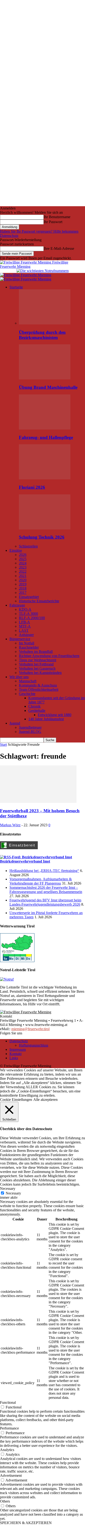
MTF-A (25, 626)
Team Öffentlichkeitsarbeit (38, 689)
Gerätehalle (36, 711)
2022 (22, 571)
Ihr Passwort (53, 222)
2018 (22, 588)
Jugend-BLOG (30, 732)
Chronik (34, 706)
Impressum (17, 1049)
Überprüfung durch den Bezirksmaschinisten (42, 335)
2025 (22, 559)
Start (3, 744)
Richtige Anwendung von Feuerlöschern (49, 656)
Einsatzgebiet (29, 597)
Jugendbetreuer (30, 727)
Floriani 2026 (32, 487)
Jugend (14, 723)
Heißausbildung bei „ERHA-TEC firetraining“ (44, 871)
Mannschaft (27, 681)
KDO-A (25, 609)
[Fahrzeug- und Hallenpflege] (44, 428)
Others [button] (5, 1501)
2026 (22, 555)
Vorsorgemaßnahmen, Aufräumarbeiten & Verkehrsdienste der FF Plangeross (40, 881)
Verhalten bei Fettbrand (36, 664)
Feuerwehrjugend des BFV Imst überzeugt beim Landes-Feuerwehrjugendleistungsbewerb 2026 (45, 902)
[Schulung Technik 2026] (44, 528)
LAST (24, 630)
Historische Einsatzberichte (39, 601)
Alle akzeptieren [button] (45, 1100)
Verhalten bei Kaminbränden (40, 673)
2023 (22, 567)
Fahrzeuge (17, 605)
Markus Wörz (10, 825)
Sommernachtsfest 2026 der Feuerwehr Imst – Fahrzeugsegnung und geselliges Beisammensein (45, 890)
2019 (22, 584)
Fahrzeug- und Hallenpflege (46, 437)
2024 (22, 563)
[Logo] (25, 275)
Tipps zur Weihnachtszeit (37, 660)
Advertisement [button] (11, 1475)
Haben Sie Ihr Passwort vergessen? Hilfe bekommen (39, 231)
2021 (22, 576)
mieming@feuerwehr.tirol (30, 1029)
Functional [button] (8, 1402)
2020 (22, 580)
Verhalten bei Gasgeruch (37, 668)
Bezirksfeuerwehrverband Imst (25, 861)
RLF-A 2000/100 (32, 618)
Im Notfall (26, 643)
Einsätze (15, 550)
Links (13, 1058)
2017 (22, 593)
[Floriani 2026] (44, 478)
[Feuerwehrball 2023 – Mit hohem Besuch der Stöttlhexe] (38, 802)
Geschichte (27, 694)
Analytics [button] (7, 1450)
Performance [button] (9, 1428)
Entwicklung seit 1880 (54, 715)
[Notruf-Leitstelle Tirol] (7, 979)
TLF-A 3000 (28, 614)
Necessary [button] (7, 1189)
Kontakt (15, 1054)
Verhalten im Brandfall (36, 652)
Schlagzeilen (28, 546)
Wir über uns (19, 677)
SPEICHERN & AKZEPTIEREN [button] (26, 1523)
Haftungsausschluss (33, 1045)
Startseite (16, 287)
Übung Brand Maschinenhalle (48, 387)
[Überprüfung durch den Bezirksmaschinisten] (44, 323)
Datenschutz (9, 236)
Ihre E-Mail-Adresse (59, 248)
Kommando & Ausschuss (38, 685)
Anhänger (26, 635)
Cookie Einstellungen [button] (16, 1100)
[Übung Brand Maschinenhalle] (44, 378)
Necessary (13, 1193)
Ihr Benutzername (57, 217)
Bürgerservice (19, 639)
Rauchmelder (29, 647)
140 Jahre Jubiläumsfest (46, 719)
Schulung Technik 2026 (41, 537)
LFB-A (24, 622)
